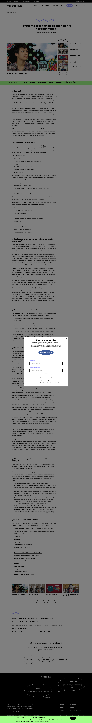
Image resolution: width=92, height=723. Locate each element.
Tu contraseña (34, 367)
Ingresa (49, 380)
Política (41, 382)
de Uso (53, 382)
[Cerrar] (67, 338)
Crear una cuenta (46, 376)
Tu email (32, 360)
